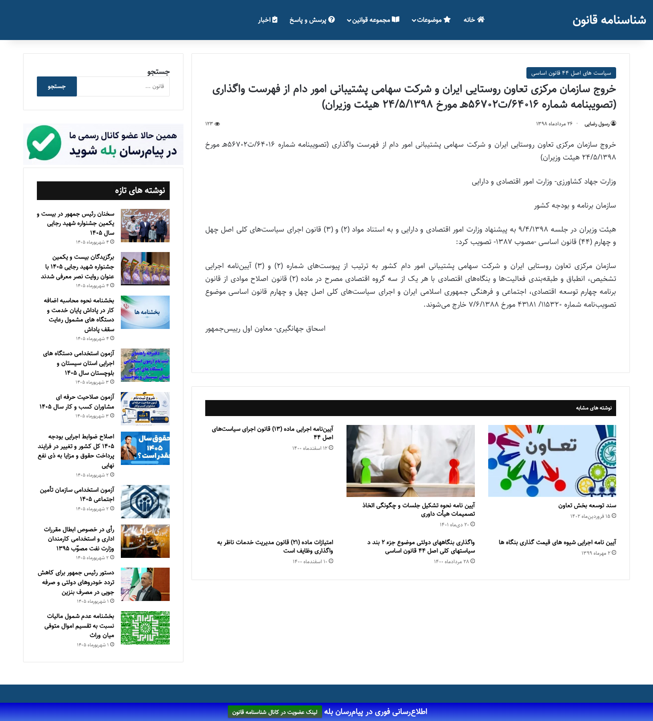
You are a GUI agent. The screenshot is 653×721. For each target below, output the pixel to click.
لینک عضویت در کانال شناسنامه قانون (275, 712)
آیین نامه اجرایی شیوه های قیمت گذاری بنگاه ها (557, 542)
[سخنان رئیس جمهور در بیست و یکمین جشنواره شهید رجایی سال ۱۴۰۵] (145, 225)
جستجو (158, 71)
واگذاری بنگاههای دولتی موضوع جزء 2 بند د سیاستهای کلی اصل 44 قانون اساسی (421, 546)
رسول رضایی (597, 124)
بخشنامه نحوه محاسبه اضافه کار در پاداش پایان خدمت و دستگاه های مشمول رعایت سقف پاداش (79, 315)
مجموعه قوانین (372, 20)
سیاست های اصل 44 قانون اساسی (571, 72)
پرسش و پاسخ (309, 20)
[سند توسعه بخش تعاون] (552, 461)
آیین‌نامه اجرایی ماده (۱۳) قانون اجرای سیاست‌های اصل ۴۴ (272, 433)
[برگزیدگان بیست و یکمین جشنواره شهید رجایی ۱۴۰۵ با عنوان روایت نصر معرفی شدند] (145, 268)
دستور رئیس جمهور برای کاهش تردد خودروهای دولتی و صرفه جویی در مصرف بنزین (76, 582)
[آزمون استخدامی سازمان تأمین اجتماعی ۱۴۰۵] (145, 501)
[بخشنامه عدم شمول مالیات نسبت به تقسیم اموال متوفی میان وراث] (145, 628)
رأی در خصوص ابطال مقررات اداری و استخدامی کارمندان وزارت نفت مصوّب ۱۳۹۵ (79, 539)
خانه (470, 20)
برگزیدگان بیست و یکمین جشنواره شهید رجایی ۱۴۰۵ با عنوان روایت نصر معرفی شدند (77, 266)
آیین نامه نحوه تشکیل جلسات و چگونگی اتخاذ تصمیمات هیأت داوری (418, 510)
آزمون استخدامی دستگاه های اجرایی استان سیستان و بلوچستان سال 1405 (78, 362)
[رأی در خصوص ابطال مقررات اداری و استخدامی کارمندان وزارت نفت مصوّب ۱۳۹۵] (145, 541)
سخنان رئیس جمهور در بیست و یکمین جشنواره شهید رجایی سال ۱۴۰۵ (75, 223)
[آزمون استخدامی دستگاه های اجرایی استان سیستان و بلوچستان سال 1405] (145, 365)
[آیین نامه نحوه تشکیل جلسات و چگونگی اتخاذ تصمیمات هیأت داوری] (410, 461)
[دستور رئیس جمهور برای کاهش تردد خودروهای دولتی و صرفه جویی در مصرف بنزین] (145, 584)
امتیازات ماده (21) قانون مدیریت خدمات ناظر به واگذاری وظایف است (275, 546)
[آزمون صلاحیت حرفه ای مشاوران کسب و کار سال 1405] (145, 408)
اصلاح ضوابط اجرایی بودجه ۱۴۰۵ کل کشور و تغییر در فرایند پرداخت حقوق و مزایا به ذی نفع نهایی (76, 451)
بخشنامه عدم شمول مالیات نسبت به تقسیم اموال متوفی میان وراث (79, 625)
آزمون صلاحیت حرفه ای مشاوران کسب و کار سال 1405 (77, 402)
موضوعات (430, 20)
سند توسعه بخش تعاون (587, 505)
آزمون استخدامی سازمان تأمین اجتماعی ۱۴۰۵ (77, 495)
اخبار (265, 20)
